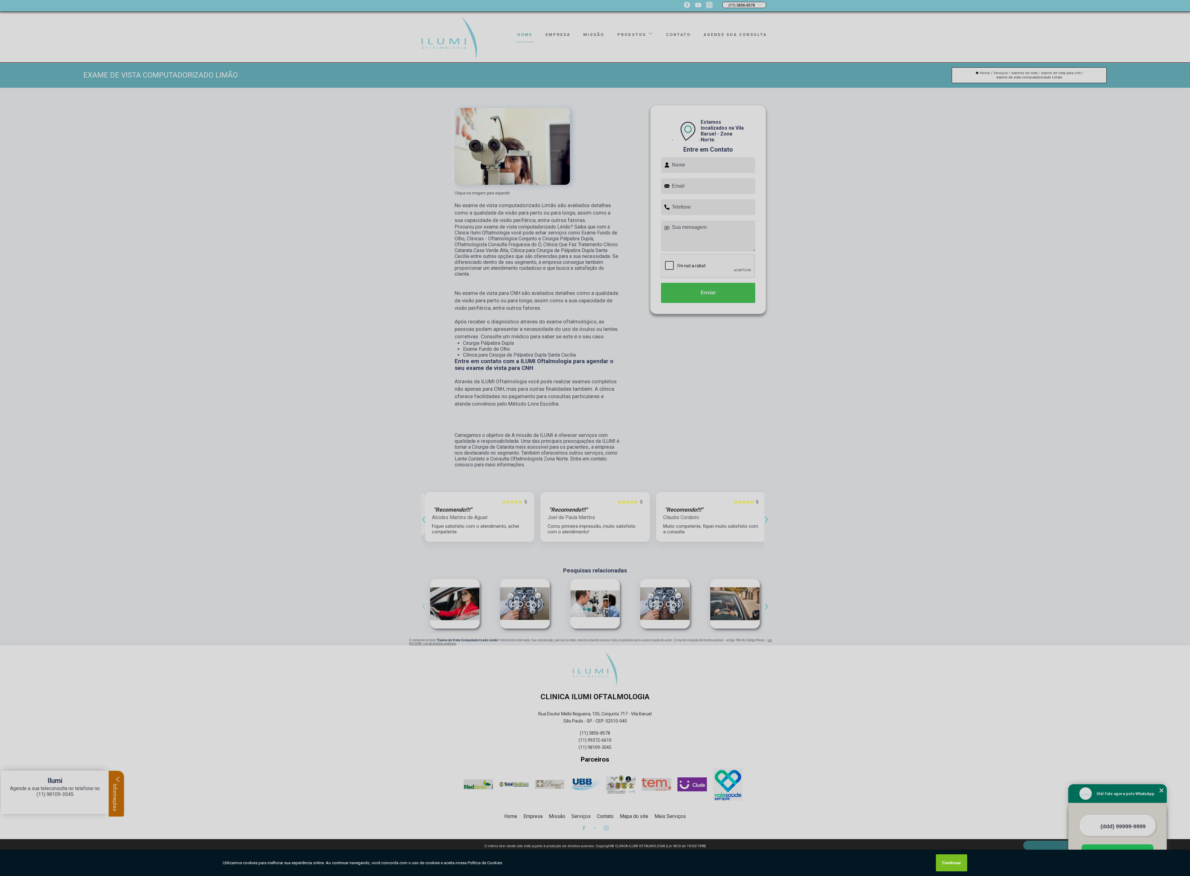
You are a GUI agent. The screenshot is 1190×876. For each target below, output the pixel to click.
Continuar (951, 862)
